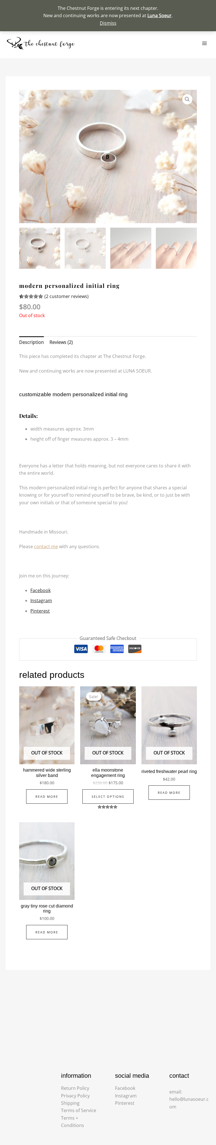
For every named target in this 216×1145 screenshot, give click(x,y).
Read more (46, 796)
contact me (46, 546)
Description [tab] (31, 342)
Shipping (70, 1103)
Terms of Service (78, 1110)
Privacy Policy (75, 1096)
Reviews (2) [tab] (61, 342)
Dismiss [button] (108, 23)
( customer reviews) (66, 296)
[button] (187, 99)
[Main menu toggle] (204, 43)
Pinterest (40, 611)
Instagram (41, 600)
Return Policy (75, 1088)
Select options (108, 796)
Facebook (40, 590)
